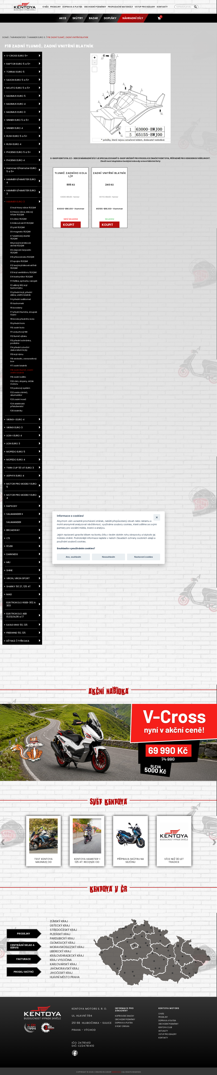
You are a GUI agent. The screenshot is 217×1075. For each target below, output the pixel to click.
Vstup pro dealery (145, 6)
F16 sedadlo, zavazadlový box (23, 360)
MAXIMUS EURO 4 (16, 104)
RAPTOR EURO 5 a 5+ (18, 63)
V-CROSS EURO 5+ (17, 55)
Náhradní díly (132, 18)
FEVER (9, 546)
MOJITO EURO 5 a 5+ (18, 87)
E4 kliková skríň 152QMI (22, 223)
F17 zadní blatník (18, 365)
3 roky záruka (122, 1026)
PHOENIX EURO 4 (15, 160)
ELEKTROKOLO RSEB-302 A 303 (21, 604)
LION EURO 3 (13, 443)
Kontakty (162, 6)
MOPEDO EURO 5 (15, 451)
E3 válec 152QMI (18, 219)
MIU (8, 562)
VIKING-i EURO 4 (15, 419)
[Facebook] (75, 1055)
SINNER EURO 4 (14, 128)
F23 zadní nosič (18, 399)
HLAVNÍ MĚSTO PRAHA (65, 977)
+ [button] (95, 58)
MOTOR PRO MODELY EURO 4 (21, 496)
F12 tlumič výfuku (18, 336)
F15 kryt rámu (16, 354)
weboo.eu (116, 1072)
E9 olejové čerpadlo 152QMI (20, 251)
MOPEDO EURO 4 (15, 459)
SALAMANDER (13, 522)
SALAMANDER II (14, 514)
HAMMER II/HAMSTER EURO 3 (21, 192)
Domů (5, 37)
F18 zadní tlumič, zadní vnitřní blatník (21, 371)
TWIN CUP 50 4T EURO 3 (20, 467)
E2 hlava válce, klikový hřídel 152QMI (21, 213)
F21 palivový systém (20, 388)
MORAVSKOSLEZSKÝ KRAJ (67, 947)
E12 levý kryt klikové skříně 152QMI (23, 267)
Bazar (93, 18)
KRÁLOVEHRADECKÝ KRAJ (67, 956)
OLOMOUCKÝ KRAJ (62, 943)
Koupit (68, 224)
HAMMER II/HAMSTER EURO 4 (21, 181)
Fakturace (23, 959)
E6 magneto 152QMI (20, 231)
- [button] (95, 62)
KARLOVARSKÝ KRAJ (63, 964)
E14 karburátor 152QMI (21, 276)
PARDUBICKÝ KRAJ (62, 938)
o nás (45, 6)
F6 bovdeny (16, 308)
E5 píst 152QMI (17, 227)
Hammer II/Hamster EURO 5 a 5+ (21, 169)
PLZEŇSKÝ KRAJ (60, 934)
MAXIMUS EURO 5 (16, 96)
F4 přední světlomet (20, 299)
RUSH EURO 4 (13, 144)
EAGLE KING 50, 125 (16, 624)
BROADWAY (13, 530)
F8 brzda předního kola (22, 319)
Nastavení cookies (143, 557)
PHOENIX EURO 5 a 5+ (18, 152)
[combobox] (183, 7)
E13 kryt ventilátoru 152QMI (23, 272)
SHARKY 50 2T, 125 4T (18, 586)
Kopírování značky (124, 1016)
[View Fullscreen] (94, 69)
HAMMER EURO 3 (36, 37)
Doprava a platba (72, 6)
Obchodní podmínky (95, 6)
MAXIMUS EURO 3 (15, 112)
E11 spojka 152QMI (19, 261)
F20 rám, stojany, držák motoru (22, 382)
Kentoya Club (165, 1027)
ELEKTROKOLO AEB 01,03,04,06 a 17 (16, 615)
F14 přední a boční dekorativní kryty (19, 349)
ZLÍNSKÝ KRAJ (59, 921)
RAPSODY (11, 506)
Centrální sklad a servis (22, 946)
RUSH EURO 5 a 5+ (16, 136)
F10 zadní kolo (17, 327)
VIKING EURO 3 (14, 427)
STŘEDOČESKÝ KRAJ (63, 930)
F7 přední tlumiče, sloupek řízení (23, 313)
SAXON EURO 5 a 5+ (17, 79)
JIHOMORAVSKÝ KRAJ (64, 968)
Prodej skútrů (24, 971)
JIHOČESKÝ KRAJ (61, 973)
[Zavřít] (156, 517)
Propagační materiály (120, 6)
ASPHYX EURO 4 (15, 475)
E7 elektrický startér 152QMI (20, 237)
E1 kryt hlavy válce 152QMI (23, 207)
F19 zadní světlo (18, 377)
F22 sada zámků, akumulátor (19, 394)
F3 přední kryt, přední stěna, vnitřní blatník (21, 293)
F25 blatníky (16, 410)
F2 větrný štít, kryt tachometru (18, 286)
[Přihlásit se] (153, 18)
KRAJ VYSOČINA (61, 960)
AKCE (62, 18)
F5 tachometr (17, 303)
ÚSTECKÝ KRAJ (60, 925)
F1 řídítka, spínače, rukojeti (23, 281)
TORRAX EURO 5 (15, 71)
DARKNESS (12, 554)
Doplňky (110, 18)
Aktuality (163, 1030)
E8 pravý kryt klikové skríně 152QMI (20, 244)
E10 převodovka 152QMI (22, 257)
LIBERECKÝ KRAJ (60, 951)
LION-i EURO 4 (14, 435)
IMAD (9, 594)
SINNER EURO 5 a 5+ (17, 120)
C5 (8, 538)
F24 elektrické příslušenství (17, 405)
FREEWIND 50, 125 (16, 632)
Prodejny (55, 6)
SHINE (9, 570)
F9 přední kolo (17, 323)
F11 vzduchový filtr (19, 332)
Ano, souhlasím (73, 557)
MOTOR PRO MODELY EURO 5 (21, 485)
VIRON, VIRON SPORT (18, 578)
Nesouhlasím (108, 557)
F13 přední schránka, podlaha (20, 342)
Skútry (77, 18)
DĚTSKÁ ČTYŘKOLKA (17, 640)
